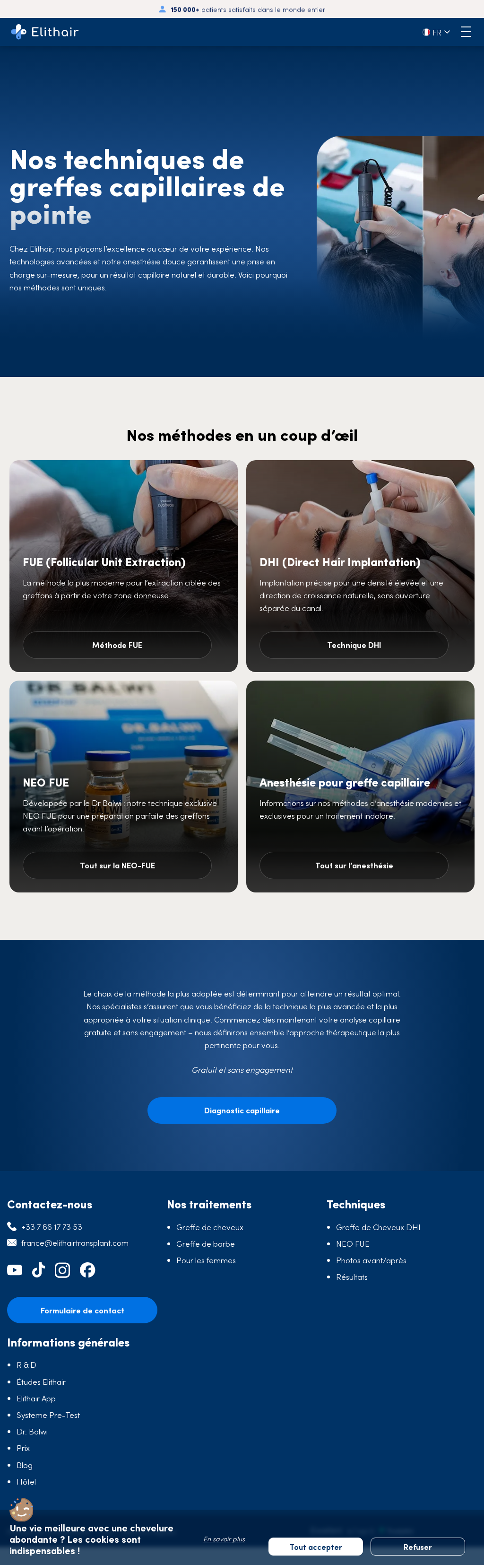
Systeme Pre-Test (48, 1414)
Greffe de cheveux (209, 1227)
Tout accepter (316, 1546)
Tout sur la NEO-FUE (117, 865)
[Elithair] (44, 32)
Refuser (418, 1546)
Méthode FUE (117, 644)
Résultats (352, 1276)
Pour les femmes (206, 1260)
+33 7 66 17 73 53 (51, 1226)
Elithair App (36, 1398)
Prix (23, 1447)
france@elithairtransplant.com (75, 1242)
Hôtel (26, 1481)
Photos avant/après (371, 1260)
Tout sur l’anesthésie (354, 865)
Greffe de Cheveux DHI (378, 1227)
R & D (26, 1364)
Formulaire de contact (82, 1310)
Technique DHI (354, 644)
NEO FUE (353, 1243)
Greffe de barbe (205, 1243)
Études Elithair (41, 1381)
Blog (25, 1464)
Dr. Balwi (32, 1431)
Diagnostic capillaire (242, 1110)
